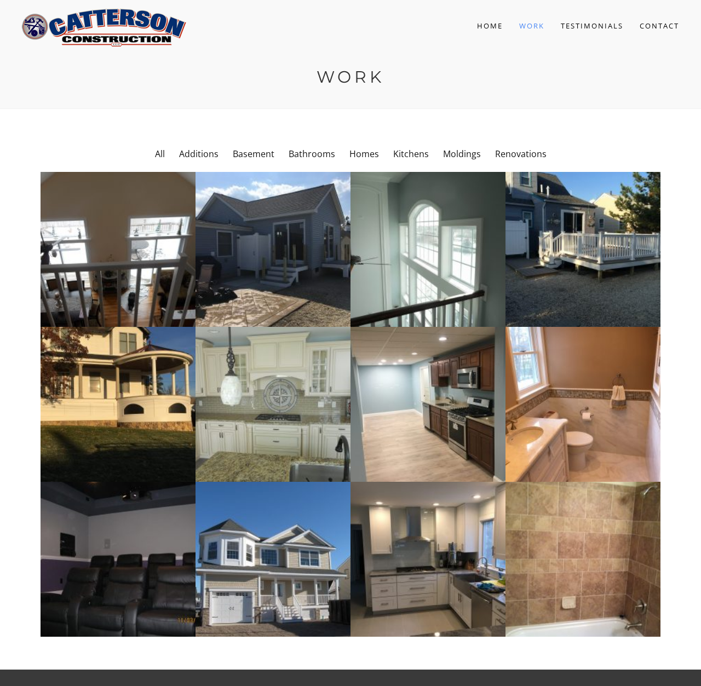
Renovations (521, 154)
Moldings (462, 154)
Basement (253, 154)
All (160, 154)
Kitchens (411, 154)
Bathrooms (312, 154)
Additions (199, 154)
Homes (364, 154)
